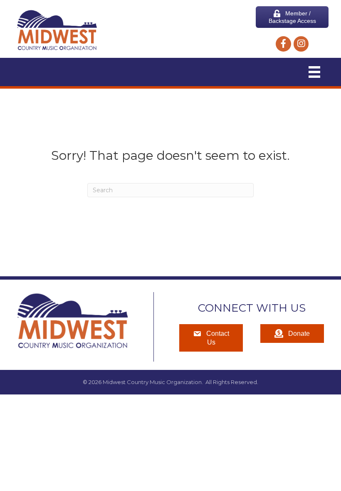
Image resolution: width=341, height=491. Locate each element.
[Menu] (314, 72)
